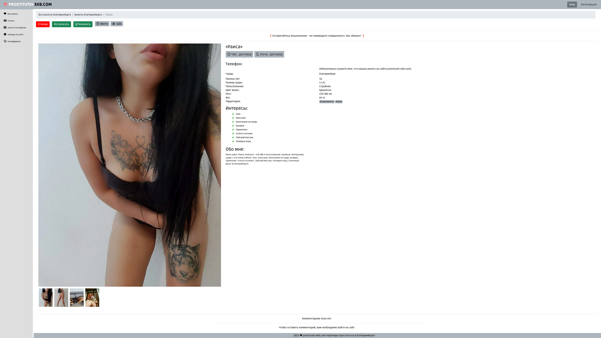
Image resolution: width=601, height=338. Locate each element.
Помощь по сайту (15, 34)
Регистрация (589, 4)
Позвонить (83, 24)
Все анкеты (12, 14)
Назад (44, 24)
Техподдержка (14, 41)
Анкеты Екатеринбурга (88, 14)
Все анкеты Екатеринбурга (55, 14)
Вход (572, 4)
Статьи (10, 21)
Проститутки (346, 335)
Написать (63, 24)
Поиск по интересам (16, 28)
